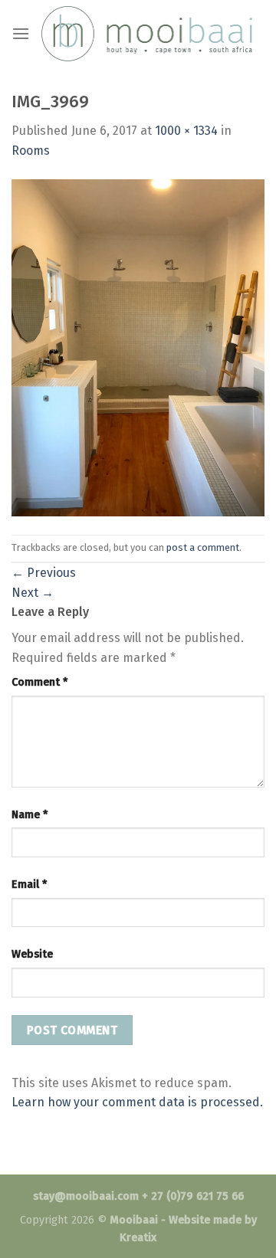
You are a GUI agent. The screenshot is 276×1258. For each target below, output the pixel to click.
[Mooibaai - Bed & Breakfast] (146, 33)
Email (29, 884)
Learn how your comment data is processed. (137, 1102)
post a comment (202, 547)
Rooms (31, 150)
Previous (44, 572)
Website (32, 954)
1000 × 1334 (186, 130)
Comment (39, 682)
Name (30, 814)
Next (33, 592)
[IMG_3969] (138, 346)
